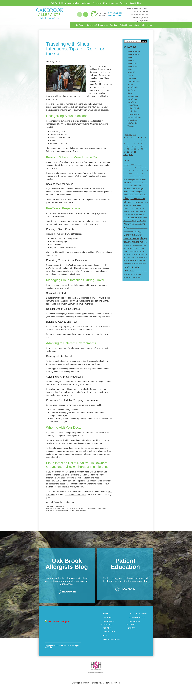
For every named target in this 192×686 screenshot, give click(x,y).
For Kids (113, 25)
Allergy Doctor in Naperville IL (138, 211)
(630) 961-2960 (139, 14)
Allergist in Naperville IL (140, 195)
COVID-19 (131, 72)
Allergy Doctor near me (62, 510)
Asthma (130, 69)
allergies (127, 185)
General (130, 84)
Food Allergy (128, 257)
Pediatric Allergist (134, 108)
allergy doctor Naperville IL (131, 214)
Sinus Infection (59, 506)
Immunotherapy (133, 96)
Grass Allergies (133, 87)
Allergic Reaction (134, 51)
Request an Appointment (114, 14)
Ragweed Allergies (134, 117)
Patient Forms (126, 25)
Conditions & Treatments (97, 25)
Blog (105, 635)
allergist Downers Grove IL (63, 508)
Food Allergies (133, 78)
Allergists (131, 60)
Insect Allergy (132, 99)
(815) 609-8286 (140, 17)
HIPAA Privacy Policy (137, 617)
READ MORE (69, 591)
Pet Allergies (132, 111)
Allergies (131, 57)
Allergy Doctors (138, 220)
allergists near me (132, 202)
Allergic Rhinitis (133, 54)
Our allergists (61, 481)
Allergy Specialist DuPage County (135, 228)
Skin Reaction (133, 123)
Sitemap (131, 628)
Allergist (132, 186)
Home (105, 613)
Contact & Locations (143, 25)
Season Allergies (139, 271)
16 (139, 146)
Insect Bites (132, 102)
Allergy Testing (133, 66)
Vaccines (131, 126)
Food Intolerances (134, 81)
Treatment (138, 277)
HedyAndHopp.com (99, 672)
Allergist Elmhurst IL (78, 508)
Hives (130, 93)
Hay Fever (131, 90)
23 (139, 149)
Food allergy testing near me (135, 260)
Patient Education (111, 639)
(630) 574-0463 (141, 21)
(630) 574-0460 (140, 11)
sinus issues (51, 110)
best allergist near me (138, 251)
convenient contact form (75, 494)
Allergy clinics (132, 63)
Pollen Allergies (133, 114)
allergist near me (91, 508)
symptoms (78, 487)
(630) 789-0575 (137, 8)
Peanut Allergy (133, 105)
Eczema (130, 75)
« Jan (126, 155)
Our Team (79, 25)
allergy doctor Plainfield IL (78, 510)
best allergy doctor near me (132, 254)
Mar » (131, 155)
